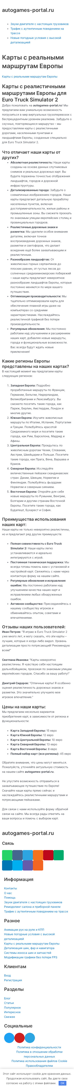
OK (62, 1083)
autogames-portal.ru (28, 10)
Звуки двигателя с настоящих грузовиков (39, 24)
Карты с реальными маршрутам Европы (29, 76)
